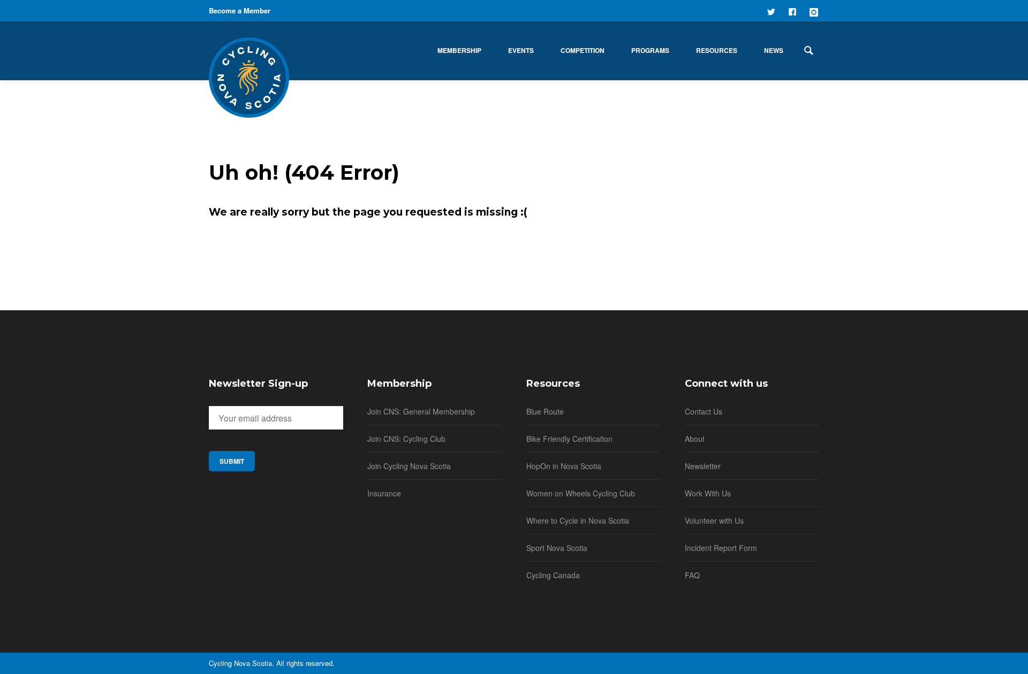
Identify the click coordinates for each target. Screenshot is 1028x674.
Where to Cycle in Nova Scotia (577, 520)
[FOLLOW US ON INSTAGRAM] (815, 10)
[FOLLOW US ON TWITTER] (772, 10)
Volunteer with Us (714, 520)
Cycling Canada (553, 575)
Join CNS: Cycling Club (406, 438)
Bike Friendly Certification (569, 438)
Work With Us (708, 493)
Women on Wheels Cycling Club (580, 493)
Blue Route (545, 411)
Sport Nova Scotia (556, 547)
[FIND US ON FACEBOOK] (793, 10)
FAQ (692, 575)
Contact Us (703, 411)
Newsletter (703, 466)
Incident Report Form (721, 547)
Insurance (384, 493)
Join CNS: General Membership (421, 411)
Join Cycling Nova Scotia (409, 466)
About (695, 438)
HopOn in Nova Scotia (563, 466)
